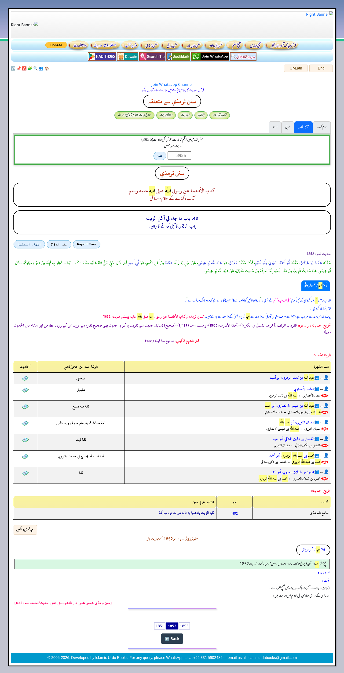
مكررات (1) (59, 244)
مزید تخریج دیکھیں (25, 529)
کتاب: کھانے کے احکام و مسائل (172, 198)
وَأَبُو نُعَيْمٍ (261, 263)
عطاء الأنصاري (304, 389)
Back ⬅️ (172, 638)
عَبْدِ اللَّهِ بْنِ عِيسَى (210, 263)
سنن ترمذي (172, 173)
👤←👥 (321, 377)
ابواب (201, 115)
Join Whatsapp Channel (172, 84)
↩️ (13, 68)
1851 (160, 626)
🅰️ (24, 68)
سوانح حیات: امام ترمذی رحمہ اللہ (134, 115)
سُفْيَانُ (233, 263)
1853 (184, 626)
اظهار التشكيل (29, 244)
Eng (321, 68)
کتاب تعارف (219, 115)
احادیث (185, 115)
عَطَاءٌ (168, 263)
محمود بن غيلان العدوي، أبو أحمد (292, 472)
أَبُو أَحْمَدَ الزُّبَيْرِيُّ (279, 263)
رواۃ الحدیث (166, 115)
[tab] (315, 285)
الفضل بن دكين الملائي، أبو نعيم (293, 439)
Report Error (86, 244)
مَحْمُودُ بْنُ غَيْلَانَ (311, 263)
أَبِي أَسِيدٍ (133, 263)
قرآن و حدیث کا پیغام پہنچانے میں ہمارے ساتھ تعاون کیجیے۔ (172, 90)
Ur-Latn (296, 68)
